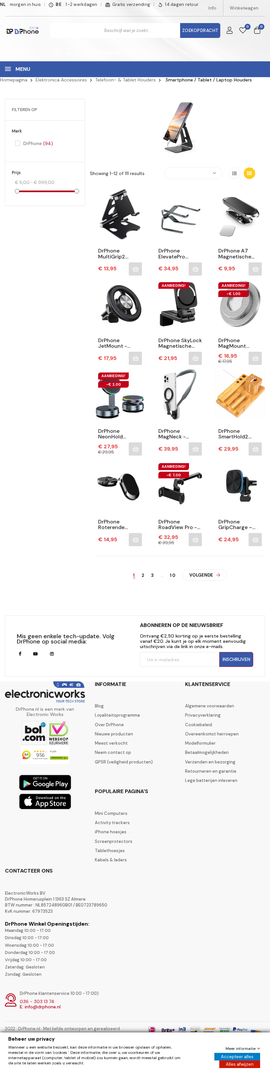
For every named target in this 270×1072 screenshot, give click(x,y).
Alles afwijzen (240, 1064)
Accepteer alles (237, 1056)
